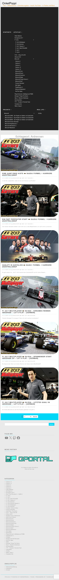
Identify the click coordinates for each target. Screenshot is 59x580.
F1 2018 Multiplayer (20, 42)
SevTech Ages (18, 91)
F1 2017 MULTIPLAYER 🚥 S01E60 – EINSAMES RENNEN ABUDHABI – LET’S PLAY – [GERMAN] (26, 312)
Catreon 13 (18, 69)
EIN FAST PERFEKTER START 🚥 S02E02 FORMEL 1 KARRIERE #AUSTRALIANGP (29, 220)
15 (30, 416)
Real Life (40, 109)
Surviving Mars (18, 100)
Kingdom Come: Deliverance (13, 515)
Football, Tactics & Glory (12, 508)
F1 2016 (17, 52)
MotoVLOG (9, 532)
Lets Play (17, 32)
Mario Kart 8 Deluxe (11, 517)
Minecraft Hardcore (20, 75)
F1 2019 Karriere (10, 506)
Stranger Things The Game (21, 96)
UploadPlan (9, 549)
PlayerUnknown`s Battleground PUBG (24, 94)
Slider (7, 541)
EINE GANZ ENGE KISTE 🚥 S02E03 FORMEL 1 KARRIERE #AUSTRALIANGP (27, 174)
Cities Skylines (18, 36)
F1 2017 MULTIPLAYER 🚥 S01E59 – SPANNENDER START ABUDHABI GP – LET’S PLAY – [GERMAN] (27, 357)
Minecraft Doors (19, 73)
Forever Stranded (19, 83)
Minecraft (17, 59)
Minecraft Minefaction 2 (10, 125)
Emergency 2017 (19, 38)
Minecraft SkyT (19, 81)
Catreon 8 (17, 63)
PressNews (39, 577)
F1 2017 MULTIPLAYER (21, 48)
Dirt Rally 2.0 (9, 491)
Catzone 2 (17, 61)
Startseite (7, 32)
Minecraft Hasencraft (11, 523)
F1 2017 (17, 50)
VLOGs (40, 113)
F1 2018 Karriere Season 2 (12, 503)
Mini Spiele (18, 85)
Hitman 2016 (18, 57)
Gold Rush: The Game (11, 511)
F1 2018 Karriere (19, 44)
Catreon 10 (18, 67)
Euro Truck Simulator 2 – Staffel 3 (14, 494)
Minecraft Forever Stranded (11, 121)
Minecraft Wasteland (20, 89)
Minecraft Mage (19, 77)
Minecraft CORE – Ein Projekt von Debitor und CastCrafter (19, 115)
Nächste (35, 416)
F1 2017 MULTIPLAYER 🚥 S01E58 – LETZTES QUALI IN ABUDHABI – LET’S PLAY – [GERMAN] (26, 403)
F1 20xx (17, 40)
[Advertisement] (29, 18)
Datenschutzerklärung (11, 567)
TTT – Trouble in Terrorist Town (22, 102)
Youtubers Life (18, 104)
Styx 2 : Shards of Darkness (21, 98)
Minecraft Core (19, 71)
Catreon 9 (17, 65)
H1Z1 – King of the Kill (20, 55)
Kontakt (8, 570)
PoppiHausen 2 (19, 87)
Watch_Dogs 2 (18, 106)
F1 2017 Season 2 (19, 46)
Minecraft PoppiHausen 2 (11, 123)
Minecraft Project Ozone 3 (21, 79)
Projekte (7, 109)
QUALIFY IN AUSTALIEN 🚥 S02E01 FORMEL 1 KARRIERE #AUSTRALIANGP (27, 266)
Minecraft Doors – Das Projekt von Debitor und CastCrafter (19, 117)
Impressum (9, 568)
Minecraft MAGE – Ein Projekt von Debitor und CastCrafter (19, 119)
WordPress (24, 577)
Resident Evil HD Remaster (12, 538)
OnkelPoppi (9, 3)
